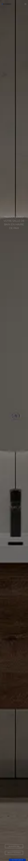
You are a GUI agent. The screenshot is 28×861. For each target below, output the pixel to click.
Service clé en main (14, 846)
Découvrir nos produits (14, 852)
